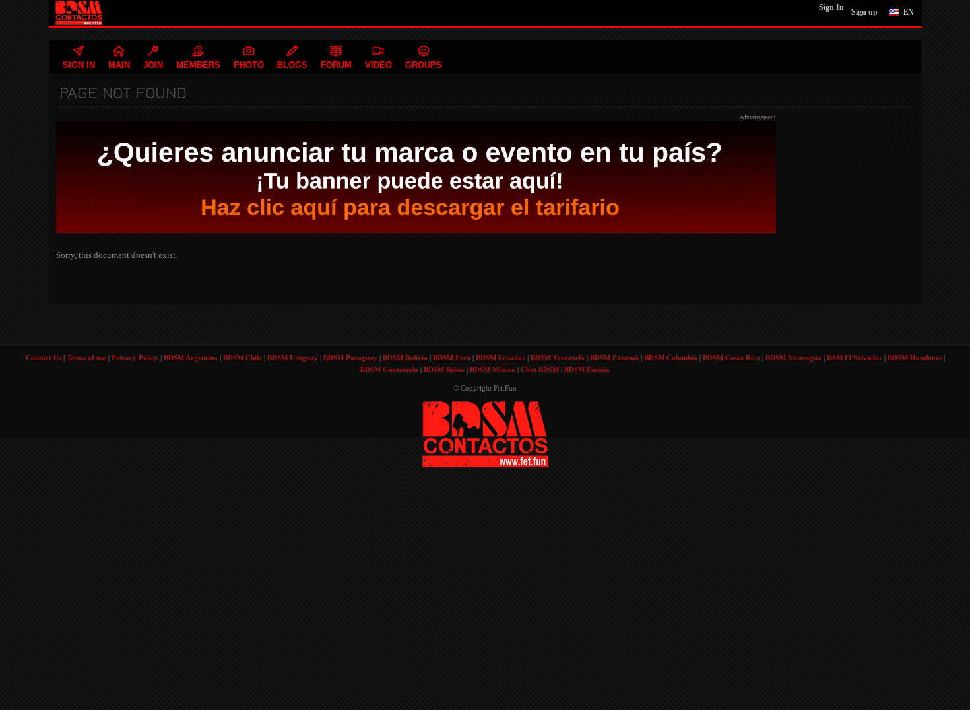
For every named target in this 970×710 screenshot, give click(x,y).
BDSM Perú (451, 358)
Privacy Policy (135, 358)
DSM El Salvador (854, 358)
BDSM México (492, 369)
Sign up (864, 11)
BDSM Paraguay (350, 358)
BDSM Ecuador (500, 358)
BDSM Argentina (191, 358)
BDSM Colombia (670, 358)
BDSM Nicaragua (793, 358)
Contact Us (43, 358)
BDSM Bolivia (405, 358)
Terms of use (86, 358)
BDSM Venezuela (558, 358)
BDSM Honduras (915, 358)
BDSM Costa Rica (731, 358)
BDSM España (587, 369)
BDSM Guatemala (389, 369)
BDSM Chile (242, 358)
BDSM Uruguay (292, 358)
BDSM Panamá (614, 358)
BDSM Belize (444, 369)
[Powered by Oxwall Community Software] (485, 432)
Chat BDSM (540, 369)
